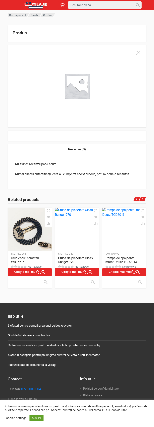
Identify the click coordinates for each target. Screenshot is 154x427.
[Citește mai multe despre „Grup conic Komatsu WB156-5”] (45, 282)
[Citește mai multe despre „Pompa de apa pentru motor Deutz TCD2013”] (140, 282)
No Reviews (35, 266)
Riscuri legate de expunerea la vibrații (32, 365)
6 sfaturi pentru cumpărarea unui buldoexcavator (40, 325)
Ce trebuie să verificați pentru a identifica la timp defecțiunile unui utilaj (54, 345)
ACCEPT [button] (36, 417)
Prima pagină (17, 15)
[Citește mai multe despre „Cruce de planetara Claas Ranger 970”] (92, 282)
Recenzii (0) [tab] (77, 149)
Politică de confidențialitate (101, 388)
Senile (34, 15)
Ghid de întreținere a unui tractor (29, 335)
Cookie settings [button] (16, 418)
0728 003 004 (31, 389)
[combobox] (105, 5)
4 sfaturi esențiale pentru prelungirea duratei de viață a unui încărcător (54, 355)
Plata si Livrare (92, 395)
